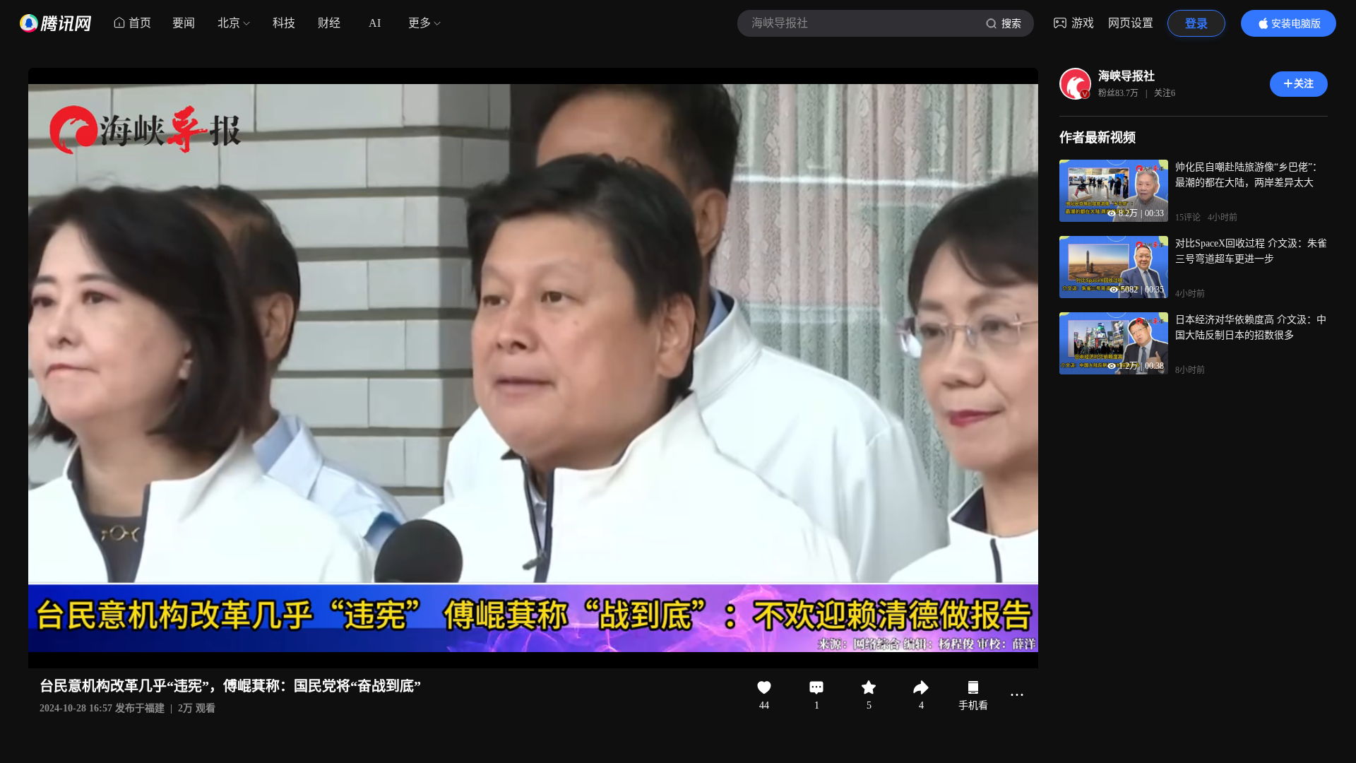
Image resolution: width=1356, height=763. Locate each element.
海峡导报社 (1126, 76)
